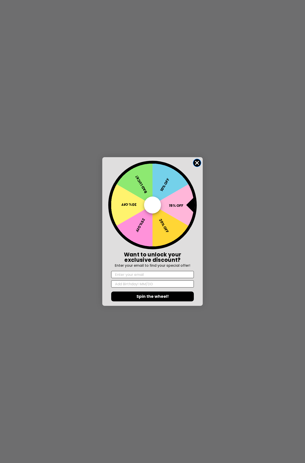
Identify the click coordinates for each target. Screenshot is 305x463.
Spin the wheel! (152, 296)
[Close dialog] (197, 163)
